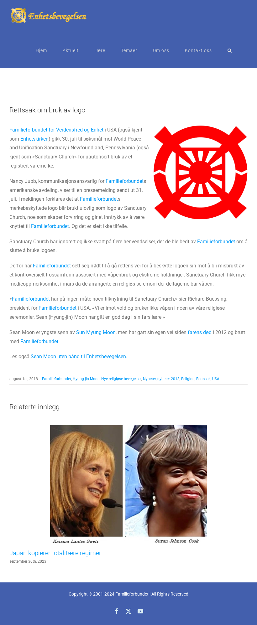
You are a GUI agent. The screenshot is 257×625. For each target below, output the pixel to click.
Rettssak (203, 379)
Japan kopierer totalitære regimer (55, 553)
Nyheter (149, 379)
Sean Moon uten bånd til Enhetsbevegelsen (78, 356)
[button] (230, 50)
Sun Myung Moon (96, 332)
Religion (188, 379)
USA (215, 379)
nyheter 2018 (168, 379)
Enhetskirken (34, 139)
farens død (200, 332)
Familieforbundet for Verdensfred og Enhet (56, 130)
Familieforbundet (125, 181)
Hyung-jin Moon (86, 379)
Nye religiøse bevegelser (121, 379)
